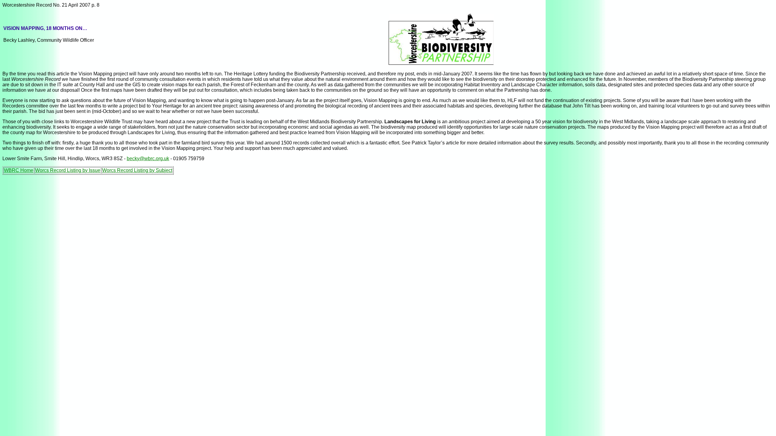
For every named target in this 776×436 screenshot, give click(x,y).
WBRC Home (18, 170)
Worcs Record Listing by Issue (67, 170)
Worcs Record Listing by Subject (137, 170)
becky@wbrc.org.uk (148, 158)
